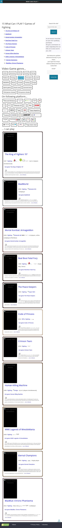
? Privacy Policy (35, 524)
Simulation (29, 78)
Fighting (21, 78)
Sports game (7, 87)
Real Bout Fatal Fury (11, 40)
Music (13, 82)
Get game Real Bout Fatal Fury (26, 269)
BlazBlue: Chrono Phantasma (14, 63)
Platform (5, 78)
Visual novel (17, 87)
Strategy (13, 78)
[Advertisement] (31, 12)
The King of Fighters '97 (12, 30)
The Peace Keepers (11, 43)
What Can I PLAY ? (32, 1)
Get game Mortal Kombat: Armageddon (15, 241)
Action (5, 73)
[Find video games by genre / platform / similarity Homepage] (1, 1)
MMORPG (6, 82)
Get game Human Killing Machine (13, 394)
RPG (19, 73)
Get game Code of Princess (26, 323)
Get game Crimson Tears (25, 350)
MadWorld (8, 34)
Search (54, 32)
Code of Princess (10, 47)
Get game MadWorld (24, 195)
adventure (13, 73)
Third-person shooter (9, 92)
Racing (33, 73)
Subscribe (54, 77)
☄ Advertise (44, 524)
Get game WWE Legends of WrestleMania (16, 438)
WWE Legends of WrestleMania (14, 56)
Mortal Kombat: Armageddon (13, 37)
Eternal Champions (11, 60)
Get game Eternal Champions (26, 464)
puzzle (37, 78)
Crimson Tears (9, 50)
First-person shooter (24, 92)
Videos (14, 524)
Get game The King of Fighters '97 (13, 167)
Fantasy (27, 82)
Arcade (20, 82)
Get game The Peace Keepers (26, 295)
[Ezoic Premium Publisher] (5, 525)
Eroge (34, 82)
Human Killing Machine (12, 53)
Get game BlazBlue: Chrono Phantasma (15, 509)
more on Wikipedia (23, 174)
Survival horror (27, 87)
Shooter (26, 73)
